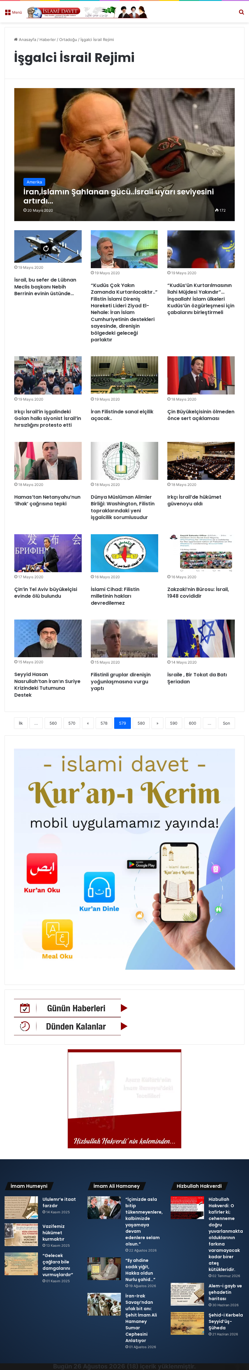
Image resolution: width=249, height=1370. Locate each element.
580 (141, 723)
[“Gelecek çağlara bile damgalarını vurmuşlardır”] (21, 1263)
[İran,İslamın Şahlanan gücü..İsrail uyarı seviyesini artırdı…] (124, 154)
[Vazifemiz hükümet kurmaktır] (21, 1234)
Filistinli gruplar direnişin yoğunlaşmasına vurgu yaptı (121, 681)
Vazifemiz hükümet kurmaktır (54, 1232)
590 (173, 723)
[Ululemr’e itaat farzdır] (21, 1207)
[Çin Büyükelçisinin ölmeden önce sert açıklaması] (201, 375)
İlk (21, 723)
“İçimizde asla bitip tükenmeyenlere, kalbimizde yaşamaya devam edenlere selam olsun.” (144, 1221)
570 (71, 723)
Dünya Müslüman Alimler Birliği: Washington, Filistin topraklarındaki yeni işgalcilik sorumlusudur (123, 507)
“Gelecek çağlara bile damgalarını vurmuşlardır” (58, 1265)
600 (192, 723)
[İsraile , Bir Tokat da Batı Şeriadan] (201, 639)
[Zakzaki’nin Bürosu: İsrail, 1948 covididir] (201, 553)
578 (104, 723)
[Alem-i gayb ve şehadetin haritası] (187, 1294)
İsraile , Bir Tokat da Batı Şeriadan (197, 678)
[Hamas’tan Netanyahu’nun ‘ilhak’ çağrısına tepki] (48, 461)
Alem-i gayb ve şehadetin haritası (225, 1292)
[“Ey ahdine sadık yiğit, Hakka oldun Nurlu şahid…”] (104, 1268)
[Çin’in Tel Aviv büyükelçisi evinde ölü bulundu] (48, 553)
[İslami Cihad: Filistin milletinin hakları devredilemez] (124, 553)
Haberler (47, 39)
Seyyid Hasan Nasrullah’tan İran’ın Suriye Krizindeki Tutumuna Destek (47, 684)
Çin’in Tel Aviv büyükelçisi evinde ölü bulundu (45, 593)
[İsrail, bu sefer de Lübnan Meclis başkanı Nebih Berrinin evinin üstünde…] (48, 246)
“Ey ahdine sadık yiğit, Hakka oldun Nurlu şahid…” (140, 1270)
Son (226, 723)
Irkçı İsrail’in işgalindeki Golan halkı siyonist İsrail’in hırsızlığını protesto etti (47, 418)
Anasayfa (27, 39)
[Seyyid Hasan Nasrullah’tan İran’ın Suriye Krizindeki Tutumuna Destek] (48, 638)
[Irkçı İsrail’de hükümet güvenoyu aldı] (201, 461)
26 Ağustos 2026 (99, 1366)
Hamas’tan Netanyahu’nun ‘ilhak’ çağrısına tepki (47, 500)
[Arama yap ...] (241, 14)
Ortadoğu (68, 39)
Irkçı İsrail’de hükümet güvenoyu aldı (194, 500)
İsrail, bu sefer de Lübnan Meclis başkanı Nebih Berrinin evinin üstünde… (45, 286)
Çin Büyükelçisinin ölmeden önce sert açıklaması (200, 415)
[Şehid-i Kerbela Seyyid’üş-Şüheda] (187, 1323)
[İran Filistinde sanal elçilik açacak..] (124, 375)
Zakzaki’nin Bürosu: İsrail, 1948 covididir (198, 593)
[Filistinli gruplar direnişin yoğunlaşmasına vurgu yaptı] (124, 639)
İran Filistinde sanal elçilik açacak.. (122, 415)
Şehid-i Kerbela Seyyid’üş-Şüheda (226, 1321)
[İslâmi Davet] (87, 11)
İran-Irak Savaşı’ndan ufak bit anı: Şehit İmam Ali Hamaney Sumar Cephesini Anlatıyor (141, 1318)
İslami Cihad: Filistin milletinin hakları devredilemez (115, 596)
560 (53, 723)
